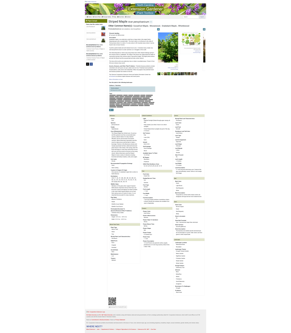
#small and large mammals (142, 99)
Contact (128, 17)
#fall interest (131, 95)
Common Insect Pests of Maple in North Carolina (96, 49)
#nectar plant (143, 95)
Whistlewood (183, 26)
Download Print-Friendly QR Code (118, 307)
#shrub (125, 102)
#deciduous (112, 96)
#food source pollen (113, 99)
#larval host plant (119, 105)
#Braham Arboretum (128, 96)
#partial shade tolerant (127, 99)
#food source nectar (146, 98)
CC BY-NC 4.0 (198, 51)
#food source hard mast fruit (137, 98)
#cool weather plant (136, 96)
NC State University (91, 315)
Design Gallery (107, 17)
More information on (116, 79)
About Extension (90, 329)
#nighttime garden (126, 105)
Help (114, 17)
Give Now (121, 17)
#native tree (151, 99)
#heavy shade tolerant (134, 105)
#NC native (117, 96)
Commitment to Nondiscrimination (100, 319)
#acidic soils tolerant (137, 102)
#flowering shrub (145, 102)
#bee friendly (141, 105)
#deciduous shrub (119, 98)
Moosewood (155, 26)
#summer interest (113, 102)
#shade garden (134, 99)
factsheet (112, 76)
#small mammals (149, 95)
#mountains (143, 96)
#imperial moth (112, 105)
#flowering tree (148, 96)
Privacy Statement (120, 319)
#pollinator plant (112, 98)
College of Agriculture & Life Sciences (126, 329)
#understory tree (112, 95)
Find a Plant (97, 17)
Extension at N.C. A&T (143, 329)
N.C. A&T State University (105, 315)
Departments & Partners (107, 329)
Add (112, 110)
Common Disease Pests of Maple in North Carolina (96, 58)
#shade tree (122, 96)
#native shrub (120, 99)
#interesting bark (119, 95)
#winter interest (137, 95)
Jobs (98, 329)
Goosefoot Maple (140, 26)
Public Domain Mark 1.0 (173, 67)
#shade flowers (151, 102)
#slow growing (147, 105)
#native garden (129, 102)
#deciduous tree (120, 102)
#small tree (125, 95)
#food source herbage (127, 98)
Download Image (174, 69)
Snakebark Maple (169, 26)
